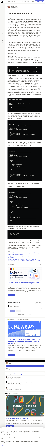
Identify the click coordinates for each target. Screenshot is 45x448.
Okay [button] (3, 445)
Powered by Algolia (24, 1)
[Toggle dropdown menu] (41, 264)
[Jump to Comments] (2, 37)
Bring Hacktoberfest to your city (17, 418)
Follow (24, 366)
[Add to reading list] (2, 41)
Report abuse (28, 314)
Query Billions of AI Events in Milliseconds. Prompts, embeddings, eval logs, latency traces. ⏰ (24, 341)
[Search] (5, 2)
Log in (32, 1)
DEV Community (17, 374)
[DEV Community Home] (1, 1)
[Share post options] (2, 50)
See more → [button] (11, 354)
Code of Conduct (21, 314)
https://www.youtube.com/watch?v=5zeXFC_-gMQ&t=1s (22, 259)
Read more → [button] (11, 294)
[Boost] (2, 45)
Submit (12, 310)
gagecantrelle (14, 6)
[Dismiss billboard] (43, 429)
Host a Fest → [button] (10, 426)
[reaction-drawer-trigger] (2, 32)
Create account (39, 1)
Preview (18, 310)
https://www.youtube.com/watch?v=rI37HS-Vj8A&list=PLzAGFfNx (24, 260)
